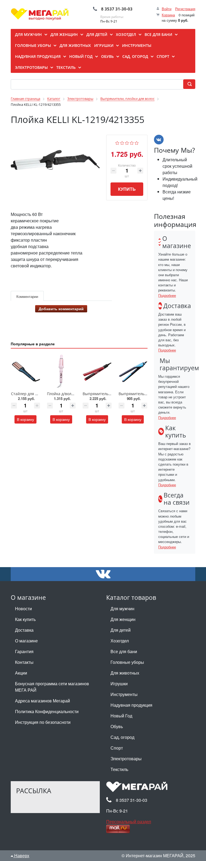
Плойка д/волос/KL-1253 (69, 393)
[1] (117, 142)
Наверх (21, 855)
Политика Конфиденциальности (47, 711)
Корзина (168, 14)
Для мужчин (122, 608)
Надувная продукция (131, 705)
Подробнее (167, 295)
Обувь (117, 726)
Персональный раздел (128, 821)
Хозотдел (120, 641)
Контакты (24, 662)
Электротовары (126, 758)
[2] (122, 142)
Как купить (25, 619)
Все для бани (124, 651)
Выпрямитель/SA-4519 (139, 393)
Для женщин (123, 619)
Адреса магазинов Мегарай (42, 701)
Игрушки (119, 683)
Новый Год (121, 716)
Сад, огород (122, 737)
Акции (21, 673)
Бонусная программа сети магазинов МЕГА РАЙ (52, 686)
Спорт (117, 748)
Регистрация (185, 8)
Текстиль (119, 769)
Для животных (125, 673)
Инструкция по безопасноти (43, 722)
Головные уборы (127, 662)
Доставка (24, 630)
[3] (127, 142)
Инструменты (124, 694)
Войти (166, 8)
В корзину (25, 419)
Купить (127, 189)
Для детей (121, 630)
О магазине (26, 641)
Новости (23, 608)
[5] (137, 142)
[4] (132, 142)
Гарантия (24, 651)
